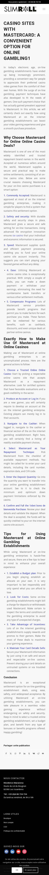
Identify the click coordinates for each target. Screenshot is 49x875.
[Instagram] (18, 851)
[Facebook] (6, 851)
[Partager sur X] (10, 753)
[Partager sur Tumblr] (29, 753)
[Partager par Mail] (43, 753)
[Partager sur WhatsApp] (15, 753)
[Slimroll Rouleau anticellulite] (20, 9)
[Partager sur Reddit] (38, 753)
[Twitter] (12, 851)
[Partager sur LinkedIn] (24, 753)
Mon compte (8, 822)
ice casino (18, 235)
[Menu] (44, 9)
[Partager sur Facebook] (6, 753)
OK (17, 870)
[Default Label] (24, 851)
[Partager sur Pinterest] (20, 753)
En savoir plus (30, 870)
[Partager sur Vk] (33, 753)
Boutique (7, 818)
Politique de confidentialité (14, 831)
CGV (5, 827)
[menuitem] (44, 9)
